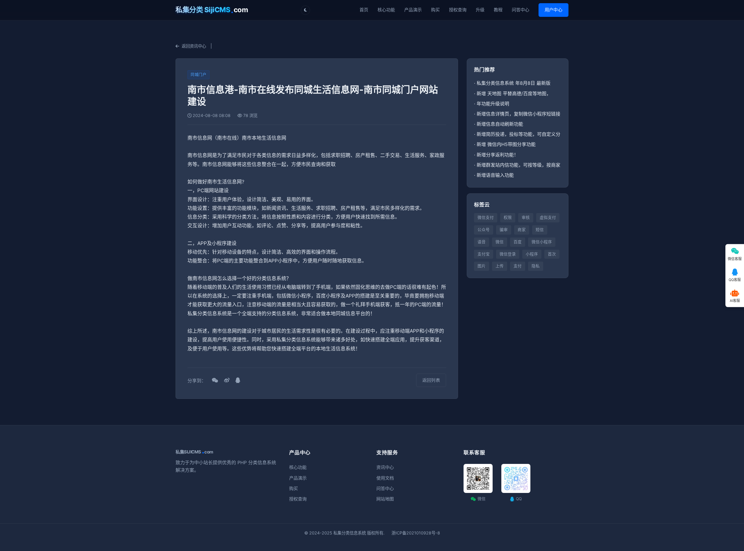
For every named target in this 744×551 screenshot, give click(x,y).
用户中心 (553, 9)
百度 (518, 242)
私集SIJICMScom (194, 452)
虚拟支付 (548, 217)
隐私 (536, 266)
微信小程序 (542, 242)
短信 (540, 229)
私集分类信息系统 (349, 532)
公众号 (483, 229)
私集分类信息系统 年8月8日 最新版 (513, 83)
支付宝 (483, 254)
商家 (522, 229)
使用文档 (385, 478)
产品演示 (413, 9)
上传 (500, 266)
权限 (508, 217)
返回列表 (431, 380)
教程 (498, 9)
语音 (481, 242)
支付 (518, 266)
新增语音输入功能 (495, 175)
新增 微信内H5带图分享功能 (506, 144)
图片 (481, 266)
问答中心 (520, 9)
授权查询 (457, 9)
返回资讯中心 (194, 46)
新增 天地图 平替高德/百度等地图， (514, 93)
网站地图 (385, 499)
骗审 (504, 229)
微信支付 (485, 217)
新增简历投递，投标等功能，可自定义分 (518, 134)
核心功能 (386, 9)
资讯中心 (385, 467)
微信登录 (508, 254)
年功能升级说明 (493, 104)
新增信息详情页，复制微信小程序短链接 (518, 114)
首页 (364, 9)
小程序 (532, 254)
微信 (500, 242)
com (212, 9)
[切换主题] (305, 10)
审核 (526, 217)
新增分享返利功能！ (497, 155)
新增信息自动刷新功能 (500, 124)
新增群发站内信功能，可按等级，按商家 (518, 165)
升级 (480, 9)
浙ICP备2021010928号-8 (415, 532)
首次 (552, 254)
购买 (435, 9)
